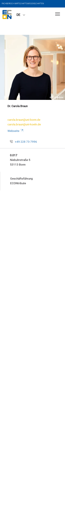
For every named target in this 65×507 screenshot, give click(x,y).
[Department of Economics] (7, 14)
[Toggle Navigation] (57, 14)
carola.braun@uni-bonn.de (24, 119)
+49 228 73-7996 (26, 141)
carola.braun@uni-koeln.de (24, 124)
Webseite (13, 131)
